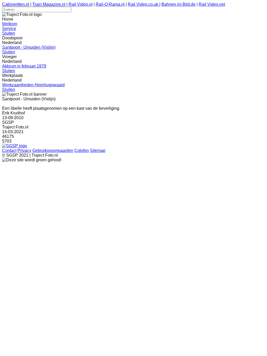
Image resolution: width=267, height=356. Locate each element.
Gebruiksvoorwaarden (52, 150)
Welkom (9, 24)
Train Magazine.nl (48, 4)
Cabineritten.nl (15, 4)
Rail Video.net (212, 4)
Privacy (24, 150)
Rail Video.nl (81, 4)
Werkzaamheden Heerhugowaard (33, 85)
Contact (9, 150)
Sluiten (8, 33)
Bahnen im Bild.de (178, 4)
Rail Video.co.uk (143, 4)
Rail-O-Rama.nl (110, 4)
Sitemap (97, 150)
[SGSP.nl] (14, 146)
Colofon (81, 150)
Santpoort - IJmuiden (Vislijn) (29, 47)
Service (9, 28)
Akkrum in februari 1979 (24, 66)
